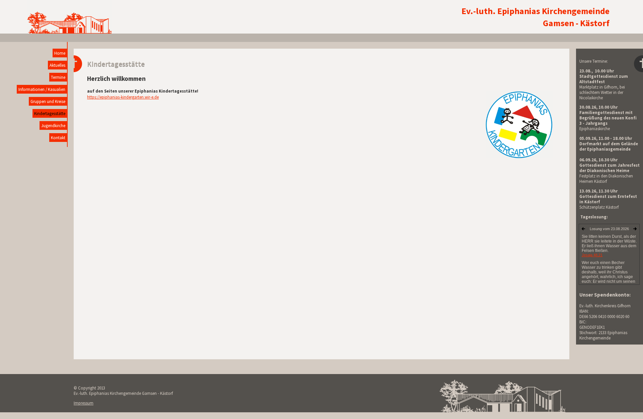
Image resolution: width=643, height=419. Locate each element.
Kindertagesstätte (49, 113)
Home (59, 53)
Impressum (83, 403)
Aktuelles (57, 65)
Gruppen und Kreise (47, 101)
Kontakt (58, 137)
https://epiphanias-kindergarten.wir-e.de (123, 97)
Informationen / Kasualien (41, 89)
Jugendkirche (53, 125)
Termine (58, 77)
